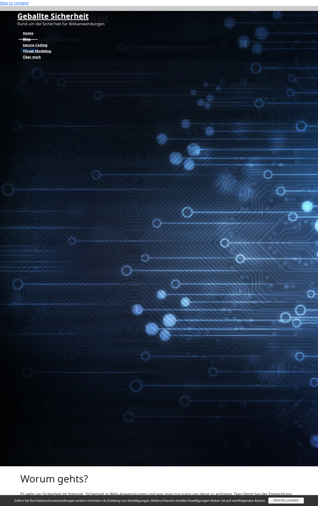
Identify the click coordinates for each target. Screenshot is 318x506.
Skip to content (14, 3)
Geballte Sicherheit (53, 16)
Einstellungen (286, 500)
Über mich (32, 57)
